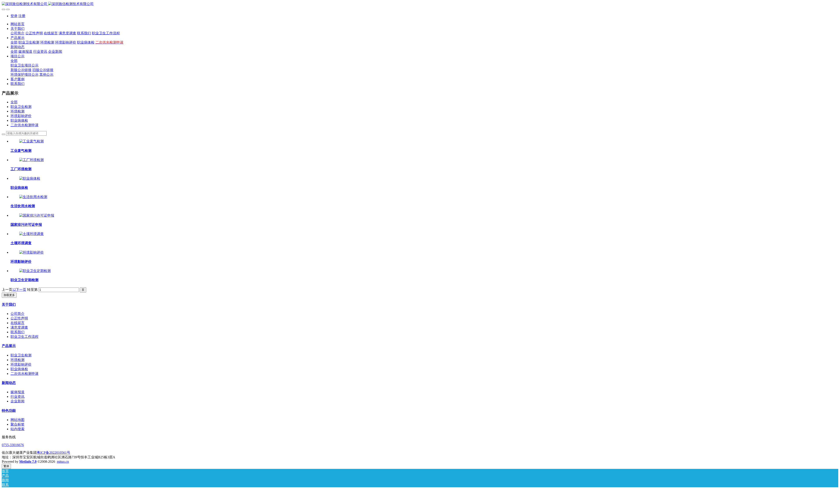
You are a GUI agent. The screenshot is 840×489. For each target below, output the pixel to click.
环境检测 (17, 111)
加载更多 (9, 295)
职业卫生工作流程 (24, 336)
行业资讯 (17, 396)
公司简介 (17, 313)
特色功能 (9, 410)
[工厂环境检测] (31, 160)
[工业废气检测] (31, 141)
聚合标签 (17, 424)
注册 (21, 16)
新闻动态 (9, 383)
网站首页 (17, 24)
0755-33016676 (13, 445)
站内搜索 (17, 429)
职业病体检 (19, 120)
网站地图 (17, 420)
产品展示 (9, 346)
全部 (14, 42)
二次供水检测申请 (24, 125)
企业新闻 (17, 401)
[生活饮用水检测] (33, 197)
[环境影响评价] (31, 252)
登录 (14, 16)
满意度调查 (19, 327)
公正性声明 (19, 318)
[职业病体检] (29, 178)
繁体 (6, 466)
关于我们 (9, 304)
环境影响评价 (21, 116)
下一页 (21, 289)
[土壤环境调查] (31, 234)
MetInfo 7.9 (28, 461)
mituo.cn (63, 461)
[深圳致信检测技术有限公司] (420, 4)
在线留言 (17, 323)
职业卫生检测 (21, 107)
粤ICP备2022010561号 (53, 452)
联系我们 (17, 332)
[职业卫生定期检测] (35, 271)
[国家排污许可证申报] (36, 215)
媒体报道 (17, 392)
